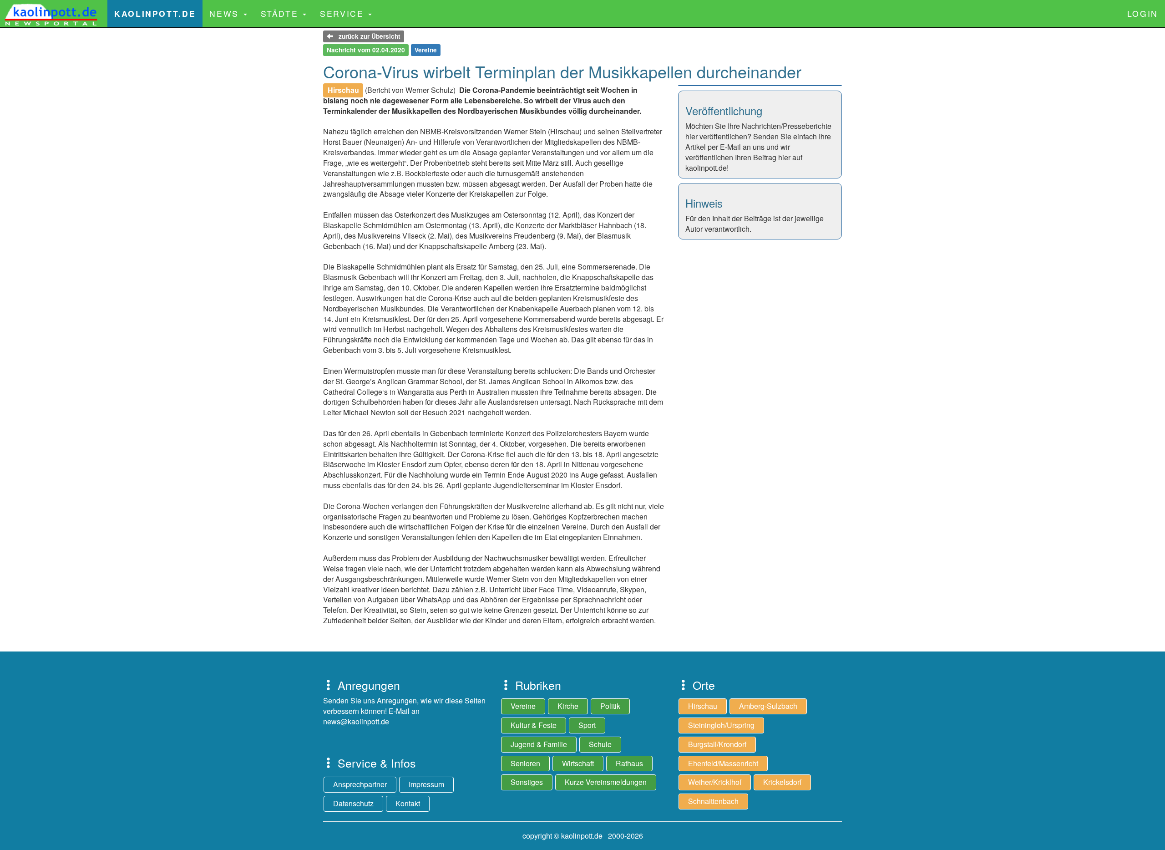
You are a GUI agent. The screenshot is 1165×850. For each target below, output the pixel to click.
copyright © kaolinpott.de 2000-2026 (582, 835)
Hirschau (702, 706)
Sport (587, 725)
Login (1142, 13)
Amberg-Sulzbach (768, 706)
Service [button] (343, 13)
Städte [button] (281, 13)
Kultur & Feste (534, 725)
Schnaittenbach (713, 801)
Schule (600, 744)
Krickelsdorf (782, 782)
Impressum (426, 784)
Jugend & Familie (539, 744)
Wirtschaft (578, 763)
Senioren (525, 763)
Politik (610, 706)
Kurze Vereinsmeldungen (606, 782)
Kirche (567, 706)
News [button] (225, 13)
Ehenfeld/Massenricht (723, 763)
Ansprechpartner (360, 784)
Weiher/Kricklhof (714, 782)
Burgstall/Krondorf (717, 744)
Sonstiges (527, 782)
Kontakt (407, 803)
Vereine (523, 706)
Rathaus (629, 763)
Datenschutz (353, 803)
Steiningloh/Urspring (721, 725)
